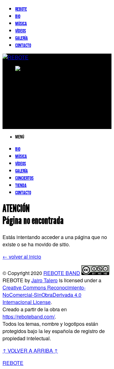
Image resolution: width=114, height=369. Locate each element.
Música (21, 24)
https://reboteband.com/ (29, 316)
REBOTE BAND (61, 273)
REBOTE (21, 9)
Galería (21, 38)
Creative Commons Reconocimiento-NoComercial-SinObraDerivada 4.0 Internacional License (44, 295)
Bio (17, 17)
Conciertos (24, 178)
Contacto (23, 46)
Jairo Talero (44, 280)
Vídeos (20, 31)
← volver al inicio (22, 256)
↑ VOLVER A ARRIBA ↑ (30, 350)
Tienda (21, 186)
